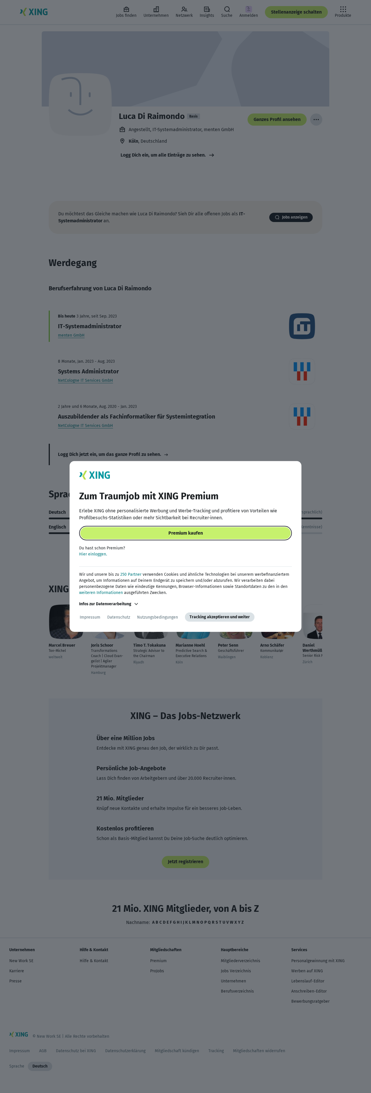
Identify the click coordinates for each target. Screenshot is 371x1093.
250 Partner (130, 574)
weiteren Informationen (101, 592)
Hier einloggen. (93, 554)
